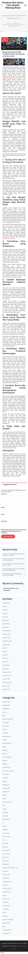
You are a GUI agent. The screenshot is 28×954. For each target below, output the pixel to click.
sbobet (4, 826)
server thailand (6, 836)
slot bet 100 (6, 857)
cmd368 (5, 739)
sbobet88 (5, 829)
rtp (3, 822)
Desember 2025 (7, 630)
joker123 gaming (7, 757)
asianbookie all (6, 708)
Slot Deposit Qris (7, 881)
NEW (4, 805)
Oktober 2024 (6, 679)
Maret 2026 (6, 620)
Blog (4, 715)
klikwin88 (5, 764)
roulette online (6, 819)
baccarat (5, 712)
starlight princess (7, 930)
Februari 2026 (6, 623)
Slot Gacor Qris (6, 892)
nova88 (4, 809)
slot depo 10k (6, 874)
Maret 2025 (6, 661)
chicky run (5, 729)
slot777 (4, 912)
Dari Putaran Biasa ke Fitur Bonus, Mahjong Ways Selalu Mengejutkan (13, 569)
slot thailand (6, 909)
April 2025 (5, 658)
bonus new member (8, 719)
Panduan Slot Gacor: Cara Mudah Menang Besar (13, 5)
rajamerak (5, 816)
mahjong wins (6, 791)
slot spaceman (6, 905)
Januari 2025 (6, 668)
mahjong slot (6, 784)
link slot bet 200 (7, 767)
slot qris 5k (5, 902)
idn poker (5, 750)
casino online (6, 722)
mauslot (5, 795)
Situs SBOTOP (6, 850)
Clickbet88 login (6, 736)
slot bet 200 (6, 860)
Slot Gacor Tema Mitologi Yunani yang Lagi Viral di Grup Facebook (13, 554)
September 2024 (7, 682)
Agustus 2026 (6, 603)
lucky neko (5, 778)
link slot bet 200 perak (8, 771)
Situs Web (4, 521)
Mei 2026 (5, 613)
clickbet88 (5, 733)
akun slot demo (6, 701)
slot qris (5, 895)
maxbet (4, 798)
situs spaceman (6, 854)
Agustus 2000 (6, 689)
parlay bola (5, 812)
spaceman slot (6, 923)
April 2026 (5, 616)
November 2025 (7, 634)
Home (8, 23)
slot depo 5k (6, 878)
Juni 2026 (5, 610)
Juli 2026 (5, 606)
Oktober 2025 (6, 637)
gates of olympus (7, 743)
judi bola (5, 760)
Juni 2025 (5, 651)
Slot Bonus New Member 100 (10, 867)
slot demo (5, 871)
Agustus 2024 (6, 686)
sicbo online (5, 847)
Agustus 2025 (6, 644)
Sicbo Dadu (5, 843)
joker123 (5, 753)
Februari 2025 (6, 665)
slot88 (4, 48)
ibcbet (4, 746)
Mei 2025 (5, 655)
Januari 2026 (6, 627)
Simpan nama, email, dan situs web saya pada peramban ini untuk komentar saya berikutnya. (13, 531)
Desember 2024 (7, 672)
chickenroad (6, 726)
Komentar (4, 494)
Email (3, 514)
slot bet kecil (6, 864)
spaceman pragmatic (8, 919)
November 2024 (7, 675)
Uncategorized (15, 23)
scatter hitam (6, 833)
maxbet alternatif (7, 802)
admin (4, 47)
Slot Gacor (20, 47)
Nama (3, 507)
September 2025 (7, 641)
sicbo (4, 840)
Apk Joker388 (6, 705)
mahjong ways (6, 788)
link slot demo (6, 774)
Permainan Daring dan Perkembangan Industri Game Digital (12, 574)
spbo (4, 926)
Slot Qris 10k (6, 898)
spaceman (5, 916)
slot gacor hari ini (7, 888)
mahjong (5, 781)
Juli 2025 (5, 648)
